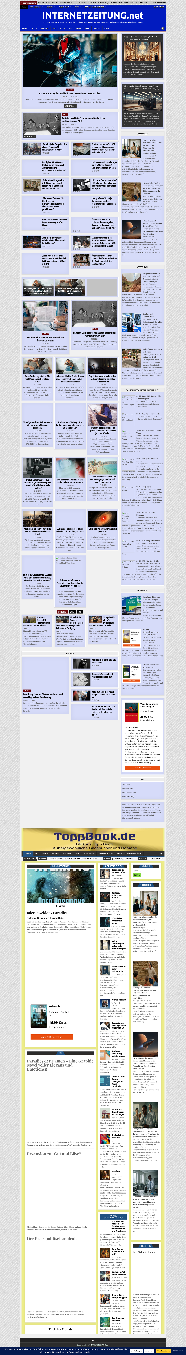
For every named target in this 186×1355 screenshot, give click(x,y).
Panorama (97, 28)
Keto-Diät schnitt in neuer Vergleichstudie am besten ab (103, 695)
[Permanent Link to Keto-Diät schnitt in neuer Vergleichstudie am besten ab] (81, 696)
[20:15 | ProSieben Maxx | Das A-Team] (128, 445)
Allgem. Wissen (64, 6)
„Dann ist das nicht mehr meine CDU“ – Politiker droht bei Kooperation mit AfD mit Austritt (54, 259)
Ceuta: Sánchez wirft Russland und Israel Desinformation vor (70, 481)
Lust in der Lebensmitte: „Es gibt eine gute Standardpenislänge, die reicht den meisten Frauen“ (37, 578)
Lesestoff (50, 6)
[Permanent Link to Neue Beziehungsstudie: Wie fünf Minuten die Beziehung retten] (37, 366)
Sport (54, 28)
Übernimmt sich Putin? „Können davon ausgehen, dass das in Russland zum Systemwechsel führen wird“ (104, 223)
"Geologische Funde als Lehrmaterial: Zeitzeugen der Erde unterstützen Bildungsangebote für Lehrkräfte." (153, 191)
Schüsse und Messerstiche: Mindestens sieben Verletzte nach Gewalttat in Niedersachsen (152, 322)
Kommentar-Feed (129, 795)
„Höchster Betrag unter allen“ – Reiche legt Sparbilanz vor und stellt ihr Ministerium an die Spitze (104, 184)
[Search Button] (162, 28)
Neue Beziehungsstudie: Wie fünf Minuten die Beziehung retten (38, 291)
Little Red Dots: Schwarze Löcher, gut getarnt (103, 530)
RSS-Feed (65, 97)
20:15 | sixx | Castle (143, 490)
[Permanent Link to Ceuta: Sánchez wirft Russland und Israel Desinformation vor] (70, 468)
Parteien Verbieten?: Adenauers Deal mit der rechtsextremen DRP (94, 334)
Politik (34, 28)
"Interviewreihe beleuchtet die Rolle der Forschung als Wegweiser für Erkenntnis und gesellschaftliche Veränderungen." (152, 151)
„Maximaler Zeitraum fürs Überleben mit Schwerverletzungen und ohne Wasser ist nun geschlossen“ (53, 203)
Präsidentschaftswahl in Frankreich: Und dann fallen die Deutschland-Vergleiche (70, 583)
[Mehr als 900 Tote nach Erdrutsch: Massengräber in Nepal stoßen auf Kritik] (131, 370)
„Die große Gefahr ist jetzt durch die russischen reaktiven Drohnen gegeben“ (104, 201)
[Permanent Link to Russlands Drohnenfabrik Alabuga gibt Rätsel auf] (81, 679)
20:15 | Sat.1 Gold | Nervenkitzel (148, 417)
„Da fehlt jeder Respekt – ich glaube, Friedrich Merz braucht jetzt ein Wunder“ (54, 147)
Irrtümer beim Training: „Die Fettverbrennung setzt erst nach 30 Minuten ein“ (70, 425)
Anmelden (126, 787)
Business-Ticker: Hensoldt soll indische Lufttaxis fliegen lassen (70, 530)
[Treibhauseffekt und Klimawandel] (131, 685)
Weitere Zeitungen (35, 6)
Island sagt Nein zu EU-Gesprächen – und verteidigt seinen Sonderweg (43, 696)
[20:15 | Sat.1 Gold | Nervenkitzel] (128, 428)
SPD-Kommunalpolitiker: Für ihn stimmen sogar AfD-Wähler (54, 222)
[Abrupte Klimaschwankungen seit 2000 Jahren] (131, 650)
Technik (78, 28)
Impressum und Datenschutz (94, 6)
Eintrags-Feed (127, 791)
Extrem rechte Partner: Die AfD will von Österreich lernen (45, 339)
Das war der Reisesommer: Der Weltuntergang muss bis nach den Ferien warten (103, 479)
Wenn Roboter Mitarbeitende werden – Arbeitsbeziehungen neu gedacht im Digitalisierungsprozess (138, 129)
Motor (87, 28)
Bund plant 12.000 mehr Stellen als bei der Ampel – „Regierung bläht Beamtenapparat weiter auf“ (54, 166)
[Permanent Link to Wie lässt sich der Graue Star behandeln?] (81, 664)
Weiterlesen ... (71, 106)
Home (24, 6)
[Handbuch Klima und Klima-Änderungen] (131, 617)
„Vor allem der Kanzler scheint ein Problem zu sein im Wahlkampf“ (54, 240)
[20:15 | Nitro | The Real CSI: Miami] (128, 473)
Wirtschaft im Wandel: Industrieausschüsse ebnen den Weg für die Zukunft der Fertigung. (70, 623)
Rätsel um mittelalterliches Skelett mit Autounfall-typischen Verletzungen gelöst (103, 710)
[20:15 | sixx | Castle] (128, 501)
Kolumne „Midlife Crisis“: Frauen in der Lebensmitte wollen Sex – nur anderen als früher (70, 379)
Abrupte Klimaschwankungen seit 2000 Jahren (151, 635)
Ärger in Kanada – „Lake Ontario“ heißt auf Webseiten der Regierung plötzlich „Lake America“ (104, 259)
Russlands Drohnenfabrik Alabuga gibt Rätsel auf (102, 675)
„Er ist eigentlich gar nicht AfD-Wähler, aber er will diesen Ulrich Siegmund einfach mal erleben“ (53, 184)
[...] (145, 69)
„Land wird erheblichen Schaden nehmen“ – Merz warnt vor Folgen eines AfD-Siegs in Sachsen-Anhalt (104, 241)
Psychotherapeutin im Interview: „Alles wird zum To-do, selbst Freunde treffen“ (70, 291)
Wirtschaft (44, 28)
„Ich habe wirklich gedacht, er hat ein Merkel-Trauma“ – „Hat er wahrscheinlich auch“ (104, 165)
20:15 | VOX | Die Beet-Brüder (147, 564)
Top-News (25, 28)
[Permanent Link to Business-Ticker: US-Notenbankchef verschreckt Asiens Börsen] (29, 619)
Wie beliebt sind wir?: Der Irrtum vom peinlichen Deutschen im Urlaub (37, 532)
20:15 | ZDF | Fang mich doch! (148, 543)
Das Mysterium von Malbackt (135, 37)
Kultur (77, 6)
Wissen (106, 28)
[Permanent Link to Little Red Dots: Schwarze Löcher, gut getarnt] (102, 519)
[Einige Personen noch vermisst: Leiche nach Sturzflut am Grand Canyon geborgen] (131, 294)
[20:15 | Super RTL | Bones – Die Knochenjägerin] (128, 410)
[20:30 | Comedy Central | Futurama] (128, 527)
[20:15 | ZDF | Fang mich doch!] (128, 555)
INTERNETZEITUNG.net (93, 15)
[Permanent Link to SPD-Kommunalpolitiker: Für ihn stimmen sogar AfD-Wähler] (32, 223)
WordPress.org (128, 799)
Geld (70, 28)
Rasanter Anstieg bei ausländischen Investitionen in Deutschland (70, 93)
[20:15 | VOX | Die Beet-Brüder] (128, 575)
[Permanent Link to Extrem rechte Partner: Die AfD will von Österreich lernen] (45, 316)
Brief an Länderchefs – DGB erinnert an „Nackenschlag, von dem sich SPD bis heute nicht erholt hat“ (104, 148)
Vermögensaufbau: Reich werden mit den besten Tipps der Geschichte (37, 425)
